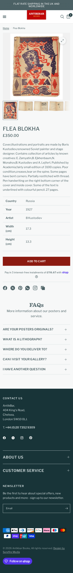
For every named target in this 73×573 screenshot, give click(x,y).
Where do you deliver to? (25, 349)
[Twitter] (16, 438)
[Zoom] (62, 40)
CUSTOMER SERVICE (23, 470)
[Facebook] (5, 288)
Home (6, 28)
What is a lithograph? (22, 339)
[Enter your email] (66, 508)
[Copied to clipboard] (43, 288)
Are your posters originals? (28, 329)
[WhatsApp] (27, 288)
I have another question (24, 369)
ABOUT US (13, 457)
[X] (12, 288)
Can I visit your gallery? (25, 359)
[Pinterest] (20, 288)
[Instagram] (35, 288)
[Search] (62, 16)
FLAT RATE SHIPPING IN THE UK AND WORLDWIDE (36, 5)
